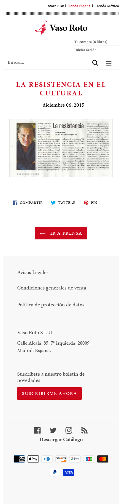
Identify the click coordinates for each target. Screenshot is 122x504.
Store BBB (56, 6)
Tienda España (78, 6)
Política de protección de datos (50, 304)
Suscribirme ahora (49, 393)
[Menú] (108, 62)
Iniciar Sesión (85, 49)
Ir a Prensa (65, 233)
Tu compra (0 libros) (90, 41)
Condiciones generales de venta (51, 287)
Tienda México (107, 6)
